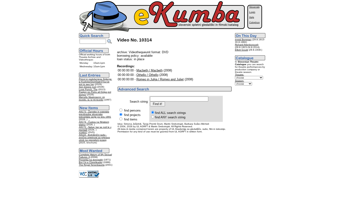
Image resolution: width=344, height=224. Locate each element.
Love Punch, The (88, 89)
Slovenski (254, 7)
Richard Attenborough (247, 44)
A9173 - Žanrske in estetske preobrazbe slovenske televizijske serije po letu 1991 (95, 114)
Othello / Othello (147, 75)
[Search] (109, 41)
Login (252, 12)
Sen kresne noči (87, 87)
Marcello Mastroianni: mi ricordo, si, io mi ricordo (92, 98)
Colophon (254, 22)
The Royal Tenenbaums (92, 165)
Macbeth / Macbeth (149, 70)
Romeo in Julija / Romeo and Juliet (160, 79)
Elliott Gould (241, 50)
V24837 (83, 132)
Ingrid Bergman (243, 39)
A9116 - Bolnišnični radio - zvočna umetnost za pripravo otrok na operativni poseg (94, 137)
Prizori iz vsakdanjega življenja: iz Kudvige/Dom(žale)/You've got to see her (95, 82)
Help (251, 17)
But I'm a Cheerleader (90, 162)
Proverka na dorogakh (91, 159)
